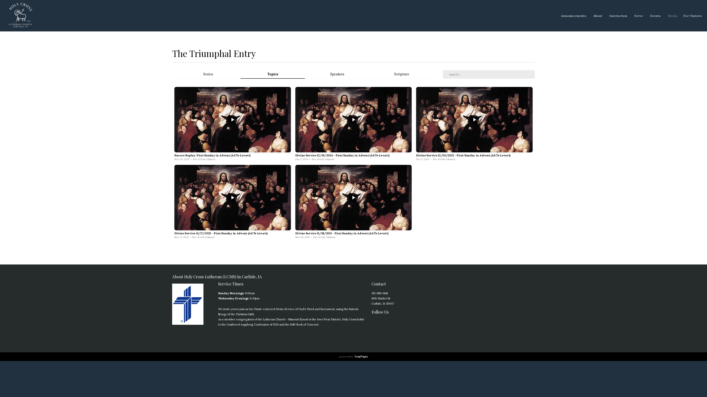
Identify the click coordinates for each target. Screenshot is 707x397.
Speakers (337, 74)
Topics (272, 74)
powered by (353, 356)
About (598, 16)
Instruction (618, 16)
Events (656, 16)
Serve (639, 16)
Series (208, 74)
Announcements (574, 16)
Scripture (401, 74)
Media (672, 16)
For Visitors (692, 16)
